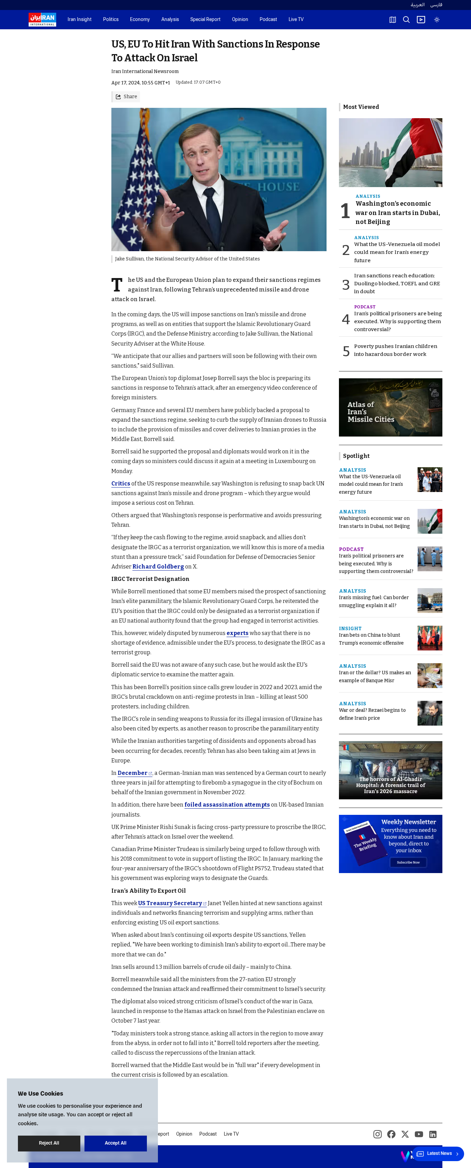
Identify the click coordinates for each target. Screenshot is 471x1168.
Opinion (240, 19)
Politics (111, 19)
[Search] (406, 19)
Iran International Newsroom (145, 71)
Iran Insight (80, 19)
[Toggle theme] (436, 19)
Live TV (296, 19)
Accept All (116, 1143)
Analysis (170, 19)
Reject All (49, 1143)
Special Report (205, 19)
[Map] (392, 19)
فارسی (436, 5)
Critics (120, 483)
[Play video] (421, 20)
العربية (418, 5)
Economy (140, 19)
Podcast (268, 19)
